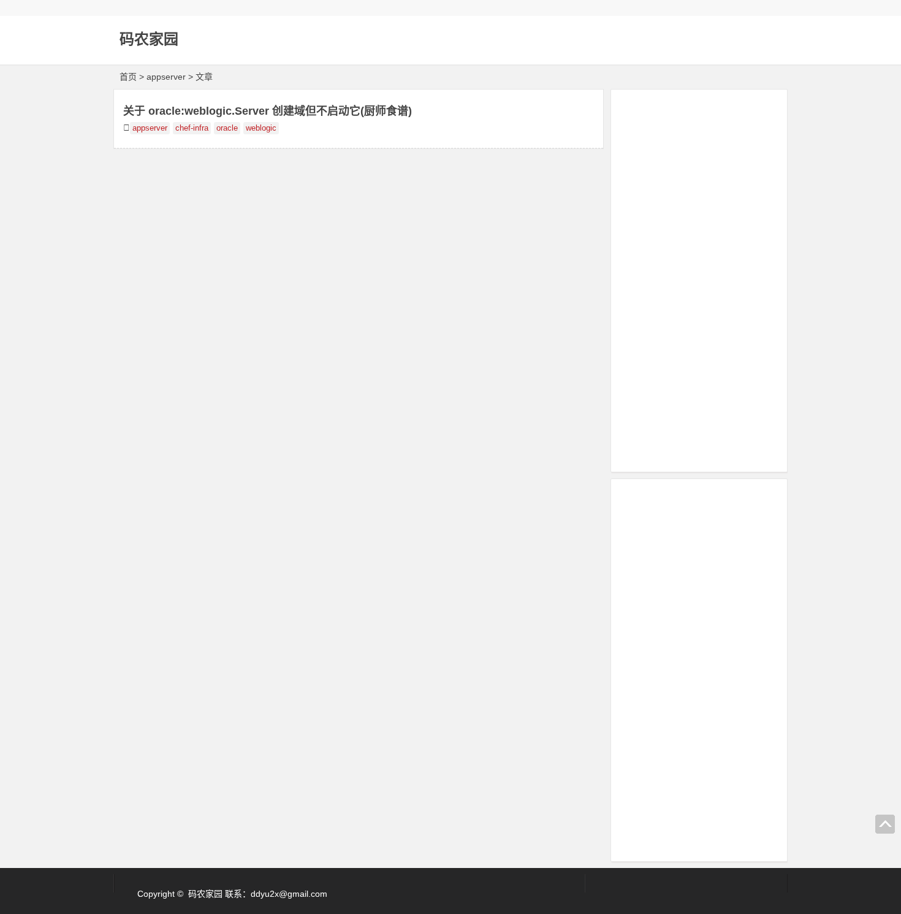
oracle (227, 128)
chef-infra (191, 128)
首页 (128, 77)
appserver (149, 128)
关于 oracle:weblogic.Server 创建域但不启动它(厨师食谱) (267, 111)
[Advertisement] (699, 278)
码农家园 (149, 39)
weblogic (261, 128)
